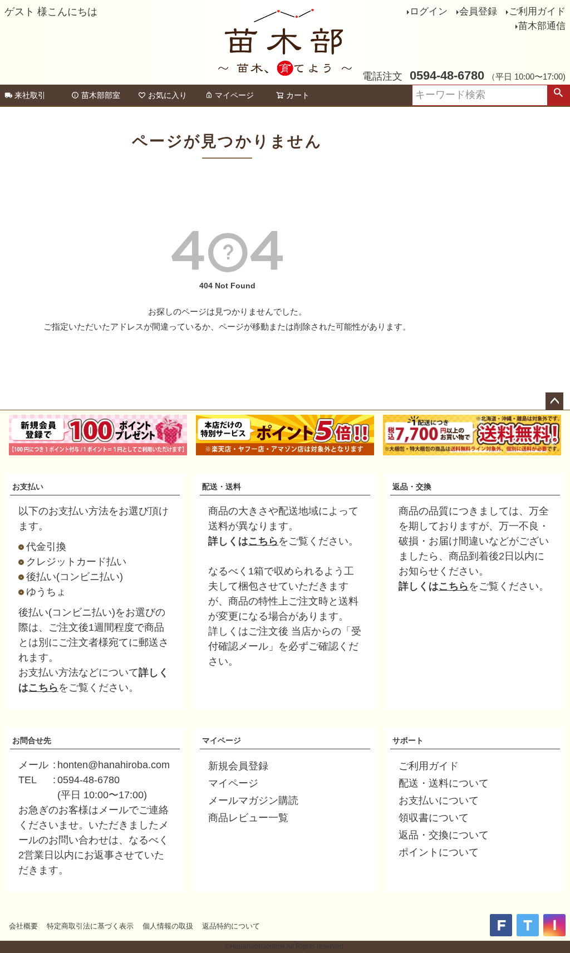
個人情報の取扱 (167, 926)
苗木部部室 (100, 95)
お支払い (27, 486)
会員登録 (478, 11)
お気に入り (167, 95)
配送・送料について (444, 783)
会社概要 (23, 926)
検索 (558, 95)
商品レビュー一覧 (248, 817)
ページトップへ (554, 401)
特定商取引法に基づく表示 (90, 926)
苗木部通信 (542, 26)
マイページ (234, 95)
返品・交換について (444, 835)
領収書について (434, 817)
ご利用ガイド (537, 11)
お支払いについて (439, 800)
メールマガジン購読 (253, 800)
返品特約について (231, 926)
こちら (43, 687)
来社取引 (30, 95)
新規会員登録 (238, 766)
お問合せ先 (31, 740)
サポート (408, 740)
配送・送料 (221, 486)
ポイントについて (439, 852)
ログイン (429, 11)
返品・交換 (411, 486)
